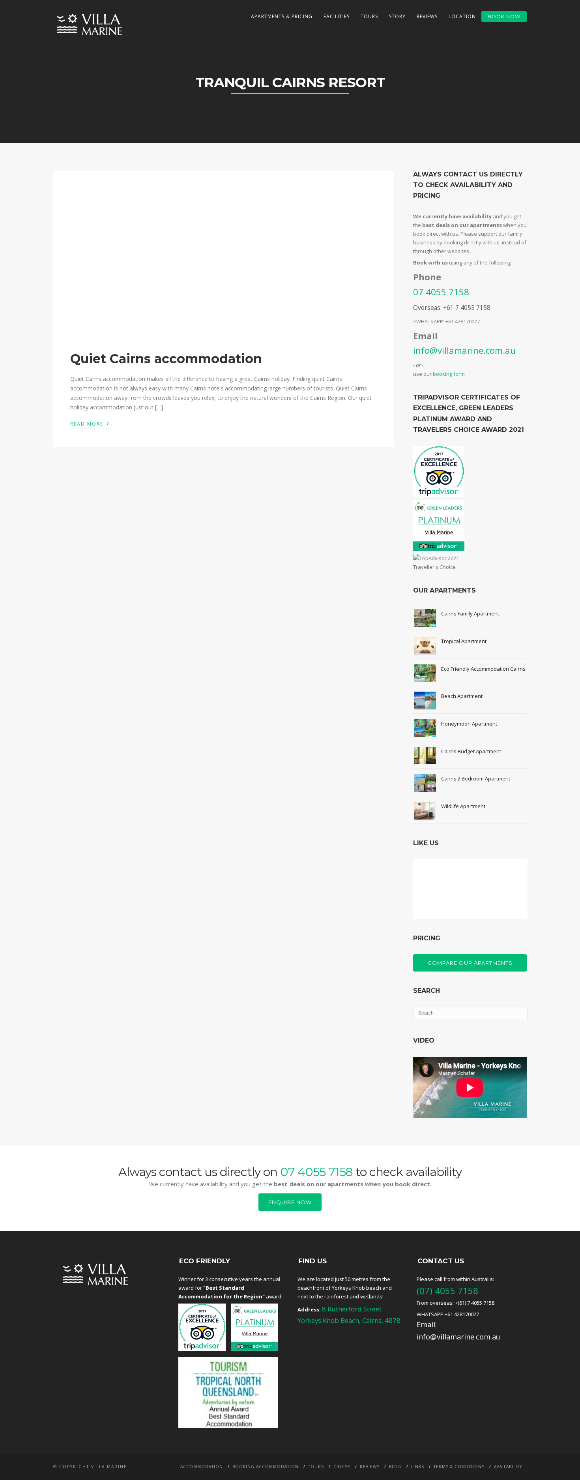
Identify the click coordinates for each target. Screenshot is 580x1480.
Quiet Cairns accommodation (166, 358)
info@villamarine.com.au (464, 350)
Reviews (427, 16)
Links (417, 1466)
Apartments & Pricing (281, 16)
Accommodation (201, 1466)
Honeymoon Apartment (469, 723)
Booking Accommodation (265, 1466)
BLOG (395, 1466)
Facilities (337, 16)
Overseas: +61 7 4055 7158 (451, 307)
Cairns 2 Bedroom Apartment (475, 778)
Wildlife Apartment (463, 806)
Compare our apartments (470, 963)
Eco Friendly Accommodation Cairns (483, 668)
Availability (508, 1466)
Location (462, 16)
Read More (89, 423)
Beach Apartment (462, 696)
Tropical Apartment (463, 641)
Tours (369, 16)
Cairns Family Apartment (470, 613)
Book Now (504, 16)
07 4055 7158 (441, 292)
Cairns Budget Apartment (471, 751)
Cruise (341, 1466)
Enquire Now (290, 1202)
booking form (449, 373)
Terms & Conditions (459, 1466)
